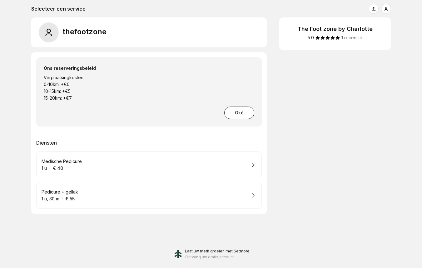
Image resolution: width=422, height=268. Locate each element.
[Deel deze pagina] (374, 9)
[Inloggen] (386, 9)
